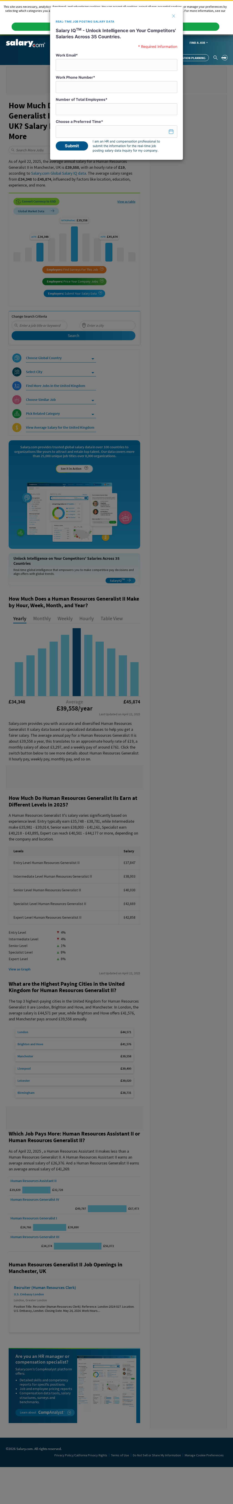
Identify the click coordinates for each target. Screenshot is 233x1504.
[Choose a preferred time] (116, 131)
